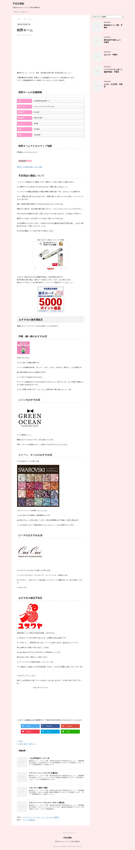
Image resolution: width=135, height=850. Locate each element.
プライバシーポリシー (21, 12)
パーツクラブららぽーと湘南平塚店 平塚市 (113, 71)
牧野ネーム (32, 744)
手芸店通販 (18, 3)
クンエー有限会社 (29, 820)
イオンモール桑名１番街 (38, 788)
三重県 (21, 744)
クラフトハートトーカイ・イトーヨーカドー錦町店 (41, 817)
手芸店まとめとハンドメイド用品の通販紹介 (67, 841)
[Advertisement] (50, 55)
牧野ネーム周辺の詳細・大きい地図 (29, 167)
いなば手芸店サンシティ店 (39, 758)
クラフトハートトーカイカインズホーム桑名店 (46, 802)
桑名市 (21, 741)
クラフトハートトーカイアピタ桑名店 (43, 773)
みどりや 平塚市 (110, 55)
